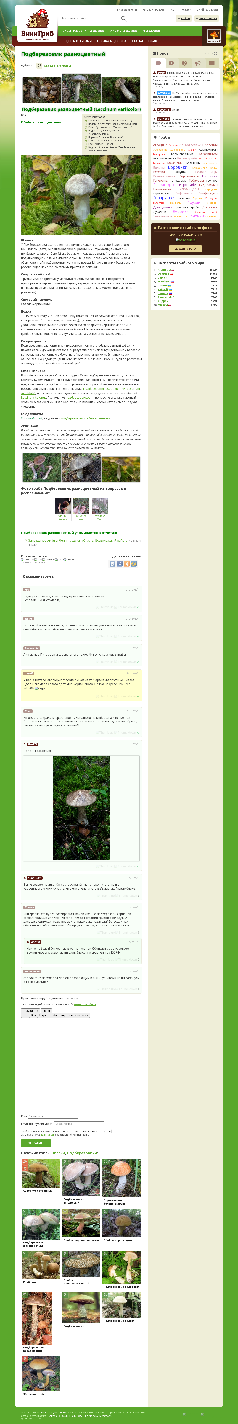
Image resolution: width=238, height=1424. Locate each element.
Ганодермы (178, 180)
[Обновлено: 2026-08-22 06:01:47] (215, 53)
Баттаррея (159, 154)
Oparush (163, 273)
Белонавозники (182, 154)
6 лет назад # (132, 711)
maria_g (163, 293)
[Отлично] (69, 559)
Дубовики (159, 212)
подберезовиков (78, 397)
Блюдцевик (159, 163)
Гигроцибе (186, 184)
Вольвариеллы (164, 176)
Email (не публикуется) (37, 1124)
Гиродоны (211, 189)
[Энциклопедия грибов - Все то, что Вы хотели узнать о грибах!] (38, 25)
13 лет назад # (132, 673)
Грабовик (158, 203)
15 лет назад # (132, 589)
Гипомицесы (188, 189)
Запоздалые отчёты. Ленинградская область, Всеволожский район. (77, 540)
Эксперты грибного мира (181, 263)
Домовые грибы (187, 207)
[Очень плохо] (27, 559)
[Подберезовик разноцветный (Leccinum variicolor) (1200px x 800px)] (121, 469)
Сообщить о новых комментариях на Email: (45, 1131)
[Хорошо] (59, 559)
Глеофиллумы (208, 193)
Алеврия (173, 145)
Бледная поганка (208, 158)
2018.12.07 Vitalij (100, 517)
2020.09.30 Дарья (81, 517)
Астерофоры (177, 149)
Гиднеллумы (208, 185)
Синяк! (176, 109)
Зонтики (196, 216)
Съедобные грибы (57, 65)
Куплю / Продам (153, 9)
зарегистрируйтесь (85, 1004)
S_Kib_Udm (34, 878)
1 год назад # (133, 907)
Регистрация (208, 18)
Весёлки (159, 172)
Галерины (160, 180)
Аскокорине (160, 149)
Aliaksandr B (166, 297)
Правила (185, 9)
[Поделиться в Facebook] (120, 564)
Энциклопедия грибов (53, 1412)
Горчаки (198, 198)
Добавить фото (185, 248)
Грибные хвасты (126, 9)
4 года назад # (132, 878)
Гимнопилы (162, 189)
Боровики (177, 167)
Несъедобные (151, 30)
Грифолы (175, 203)
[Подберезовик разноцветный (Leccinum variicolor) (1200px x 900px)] (81, 88)
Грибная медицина (111, 41)
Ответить (31, 607)
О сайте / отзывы (208, 9)
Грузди (194, 202)
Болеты (159, 167)
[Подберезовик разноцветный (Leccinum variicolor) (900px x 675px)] (42, 467)
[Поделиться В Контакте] (112, 564)
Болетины (193, 163)
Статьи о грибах (144, 41)
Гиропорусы (161, 193)
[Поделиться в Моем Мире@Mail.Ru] (134, 564)
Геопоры (212, 180)
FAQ (172, 9)
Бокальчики (175, 163)
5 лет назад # (132, 744)
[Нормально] (48, 559)
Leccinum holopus (33, 397)
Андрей (163, 301)
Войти (185, 18)
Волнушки (180, 172)
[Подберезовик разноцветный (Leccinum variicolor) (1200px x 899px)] (81, 467)
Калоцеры (211, 216)
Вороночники (189, 176)
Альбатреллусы (191, 145)
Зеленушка (180, 216)
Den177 (32, 744)
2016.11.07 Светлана (63, 517)
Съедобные (96, 30)
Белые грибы (187, 158)
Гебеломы (196, 180)
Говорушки (164, 197)
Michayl (163, 305)
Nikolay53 (164, 281)
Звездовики (162, 216)
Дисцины (212, 203)
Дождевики (163, 207)
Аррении (211, 145)
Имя (24, 1116)
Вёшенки (210, 176)
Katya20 (163, 289)
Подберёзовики (82, 1153)
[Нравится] (105, 607)
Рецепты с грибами (77, 41)
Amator (163, 285)
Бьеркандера (199, 167)
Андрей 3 (164, 270)
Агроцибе (160, 145)
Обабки (58, 1153)
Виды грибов (72, 30)
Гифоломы (184, 193)
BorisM (35, 942)
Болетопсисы (210, 163)
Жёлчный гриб (206, 212)
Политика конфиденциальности (65, 1416)
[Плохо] (38, 559)
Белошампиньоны (164, 158)
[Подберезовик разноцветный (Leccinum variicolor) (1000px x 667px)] (121, 90)
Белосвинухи (208, 154)
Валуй (214, 167)
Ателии (192, 149)
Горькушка (211, 198)
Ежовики (181, 211)
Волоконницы (206, 172)
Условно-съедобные (123, 30)
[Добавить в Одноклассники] (127, 564)
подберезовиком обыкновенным (85, 418)
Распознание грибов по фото (185, 228)
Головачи (184, 198)
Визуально (30, 1011)
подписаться (47, 1134)
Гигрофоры (163, 184)
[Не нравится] (125, 607)
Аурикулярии (208, 149)
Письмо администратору (97, 1416)
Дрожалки (210, 207)
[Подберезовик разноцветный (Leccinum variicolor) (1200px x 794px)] (42, 90)
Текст (46, 1011)
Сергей (163, 277)
